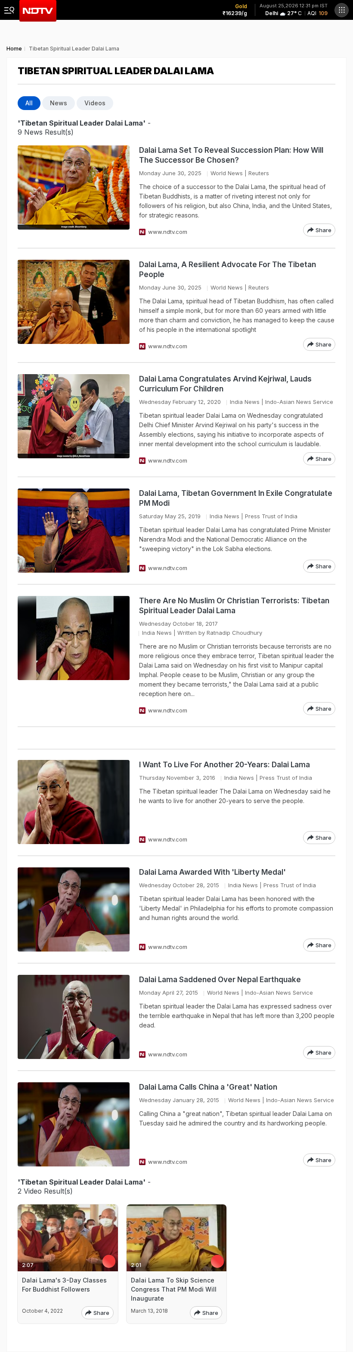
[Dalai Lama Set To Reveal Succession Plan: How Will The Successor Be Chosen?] (74, 190)
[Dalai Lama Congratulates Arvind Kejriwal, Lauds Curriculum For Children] (74, 419)
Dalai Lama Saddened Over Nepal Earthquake (220, 979)
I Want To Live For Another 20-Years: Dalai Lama (224, 764)
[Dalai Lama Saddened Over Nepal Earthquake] (74, 1017)
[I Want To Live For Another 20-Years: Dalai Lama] (74, 802)
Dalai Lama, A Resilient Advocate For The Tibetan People (227, 269)
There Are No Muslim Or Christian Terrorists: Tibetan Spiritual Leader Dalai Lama (234, 605)
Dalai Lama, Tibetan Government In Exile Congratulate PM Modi (235, 498)
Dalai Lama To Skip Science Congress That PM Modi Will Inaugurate (174, 1289)
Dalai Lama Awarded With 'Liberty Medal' (212, 872)
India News (245, 401)
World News (227, 173)
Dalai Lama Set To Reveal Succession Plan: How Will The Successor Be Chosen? (231, 155)
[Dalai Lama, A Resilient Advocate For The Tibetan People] (74, 305)
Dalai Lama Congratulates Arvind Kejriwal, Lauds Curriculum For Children (225, 384)
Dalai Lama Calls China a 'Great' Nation (208, 1087)
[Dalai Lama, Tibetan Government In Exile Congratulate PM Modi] (74, 530)
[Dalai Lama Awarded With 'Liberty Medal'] (74, 909)
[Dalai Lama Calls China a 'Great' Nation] (74, 1124)
